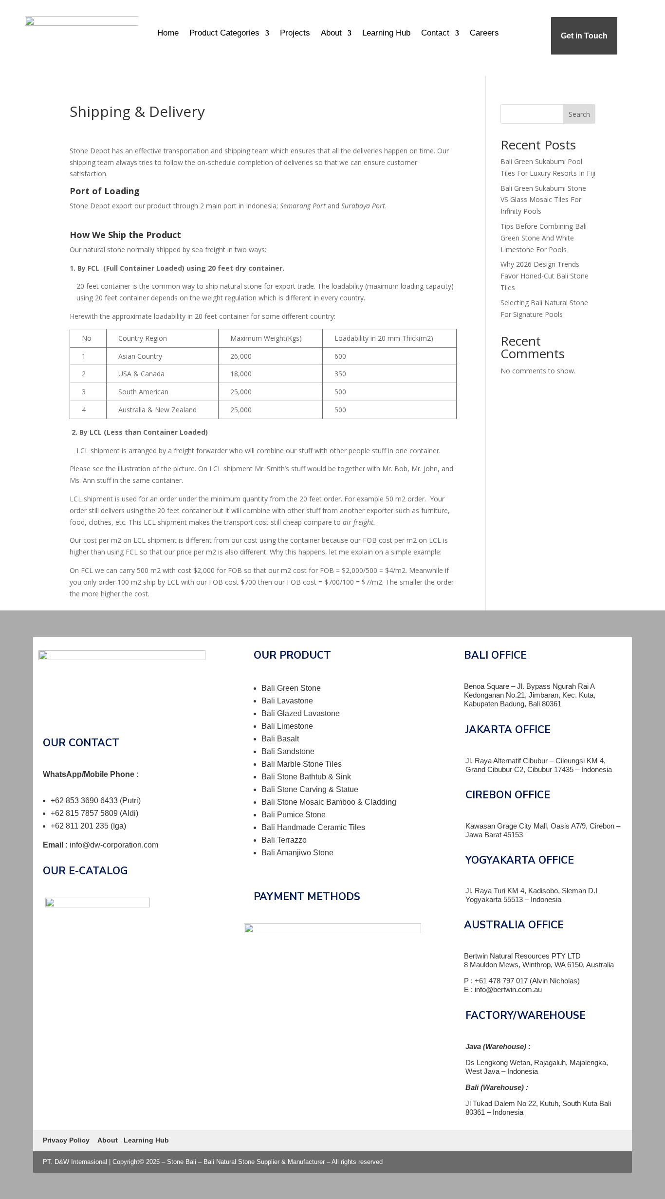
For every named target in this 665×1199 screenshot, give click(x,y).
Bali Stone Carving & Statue (309, 789)
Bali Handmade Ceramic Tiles (313, 827)
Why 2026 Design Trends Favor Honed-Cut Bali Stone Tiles (544, 275)
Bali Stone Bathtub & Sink (306, 777)
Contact (435, 32)
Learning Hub (386, 32)
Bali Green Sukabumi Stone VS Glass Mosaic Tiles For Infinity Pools (543, 200)
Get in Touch (584, 36)
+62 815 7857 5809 (85, 813)
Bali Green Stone (291, 688)
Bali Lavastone (287, 701)
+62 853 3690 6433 (85, 800)
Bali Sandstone (287, 751)
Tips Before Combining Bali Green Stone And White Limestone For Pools (543, 237)
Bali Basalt (280, 739)
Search (579, 114)
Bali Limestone (287, 726)
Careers (484, 32)
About (331, 32)
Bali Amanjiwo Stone (297, 853)
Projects (295, 32)
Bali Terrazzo (284, 840)
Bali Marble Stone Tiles (301, 764)
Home (168, 32)
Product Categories (224, 32)
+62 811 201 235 (81, 826)
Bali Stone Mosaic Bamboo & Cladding (328, 802)
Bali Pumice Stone (293, 815)
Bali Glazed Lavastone (300, 713)
